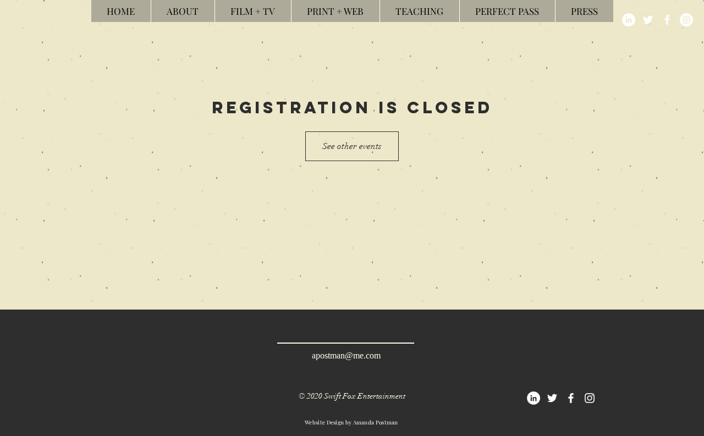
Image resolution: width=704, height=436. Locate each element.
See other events (352, 146)
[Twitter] (647, 19)
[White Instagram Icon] (589, 398)
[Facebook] (667, 19)
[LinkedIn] (628, 19)
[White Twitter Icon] (552, 398)
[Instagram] (686, 19)
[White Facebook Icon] (571, 398)
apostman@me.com (346, 355)
